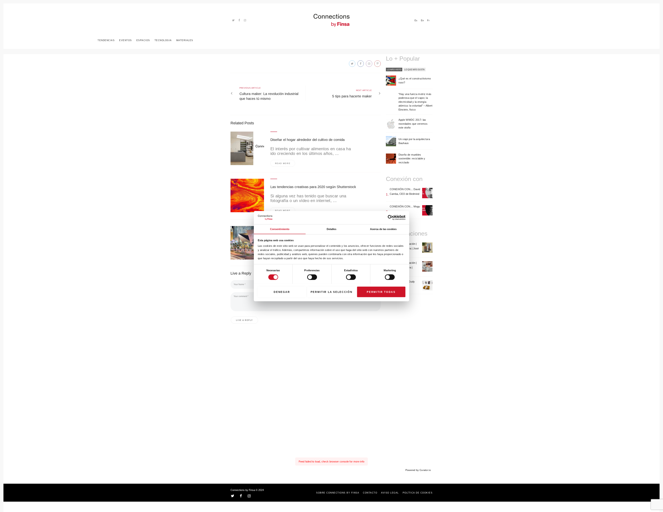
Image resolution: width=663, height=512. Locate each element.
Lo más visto (394, 69)
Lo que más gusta (414, 69)
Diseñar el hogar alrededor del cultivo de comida (307, 140)
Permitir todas (381, 291)
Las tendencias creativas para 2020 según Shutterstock (313, 187)
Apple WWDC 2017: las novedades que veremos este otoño (412, 123)
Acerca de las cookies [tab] (383, 228)
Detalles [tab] (332, 228)
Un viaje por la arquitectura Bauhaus (414, 141)
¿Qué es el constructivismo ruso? (414, 80)
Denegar (282, 291)
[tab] (394, 69)
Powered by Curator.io (418, 470)
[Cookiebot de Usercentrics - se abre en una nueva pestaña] (390, 217)
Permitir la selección (332, 291)
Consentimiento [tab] (279, 228)
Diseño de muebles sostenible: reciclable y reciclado (411, 158)
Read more (283, 163)
